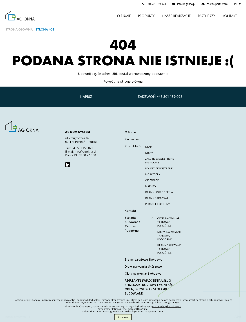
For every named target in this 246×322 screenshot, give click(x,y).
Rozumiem (123, 317)
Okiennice (152, 180)
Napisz (86, 96)
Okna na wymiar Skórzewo (143, 273)
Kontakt (229, 15)
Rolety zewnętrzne (159, 168)
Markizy (150, 186)
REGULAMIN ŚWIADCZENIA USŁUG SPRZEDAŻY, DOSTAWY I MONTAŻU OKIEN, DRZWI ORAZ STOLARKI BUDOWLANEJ (149, 287)
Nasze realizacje (176, 15)
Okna (148, 147)
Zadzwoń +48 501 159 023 (160, 96)
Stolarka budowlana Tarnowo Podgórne (132, 224)
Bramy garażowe (157, 198)
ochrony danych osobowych (166, 306)
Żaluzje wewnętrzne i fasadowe (160, 160)
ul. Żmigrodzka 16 (77, 138)
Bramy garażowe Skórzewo (143, 259)
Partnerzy (206, 15)
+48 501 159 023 (82, 148)
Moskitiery (152, 174)
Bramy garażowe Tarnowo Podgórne (169, 249)
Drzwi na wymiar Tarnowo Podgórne (169, 235)
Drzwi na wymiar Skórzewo (143, 266)
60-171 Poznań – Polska (81, 142)
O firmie (124, 15)
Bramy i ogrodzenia (159, 192)
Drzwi (149, 152)
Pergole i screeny (157, 204)
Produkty (146, 15)
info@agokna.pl (85, 152)
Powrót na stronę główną (123, 81)
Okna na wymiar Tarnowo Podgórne (168, 222)
